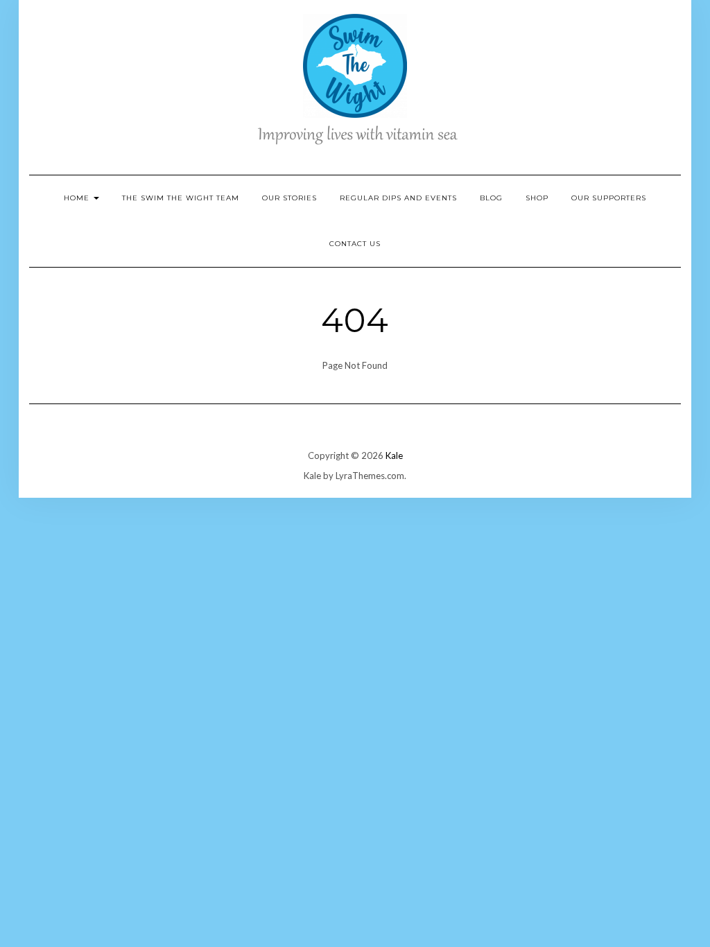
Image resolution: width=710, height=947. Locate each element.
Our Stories (289, 197)
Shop (537, 197)
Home (78, 197)
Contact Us (355, 243)
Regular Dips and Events (398, 197)
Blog (491, 197)
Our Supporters (608, 197)
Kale (394, 455)
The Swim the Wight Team (180, 197)
